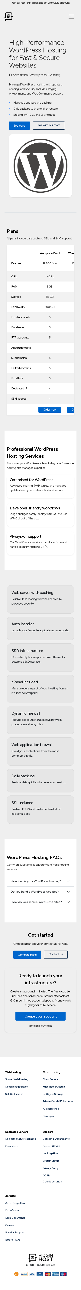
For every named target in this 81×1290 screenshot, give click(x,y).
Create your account (40, 1016)
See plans (19, 125)
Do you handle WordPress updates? (35, 891)
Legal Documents (15, 1217)
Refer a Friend (13, 1240)
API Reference (51, 1108)
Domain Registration (16, 1086)
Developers (49, 1116)
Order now (50, 409)
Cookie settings (52, 1181)
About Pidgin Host (15, 1203)
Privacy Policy (50, 1168)
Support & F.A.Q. (52, 1146)
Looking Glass (50, 1153)
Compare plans (27, 954)
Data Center (12, 1210)
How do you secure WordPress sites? (36, 902)
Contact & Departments (56, 1138)
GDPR (46, 1175)
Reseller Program (14, 1232)
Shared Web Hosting (16, 1079)
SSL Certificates (14, 1094)
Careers (9, 1225)
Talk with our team (49, 125)
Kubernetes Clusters (54, 1086)
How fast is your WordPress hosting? (36, 881)
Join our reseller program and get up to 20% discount (40, 2)
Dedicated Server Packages (20, 1138)
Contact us (56, 954)
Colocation (11, 1146)
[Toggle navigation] (70, 17)
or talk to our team (40, 1026)
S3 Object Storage (53, 1094)
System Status (51, 1160)
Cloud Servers (50, 1079)
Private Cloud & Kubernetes (58, 1101)
